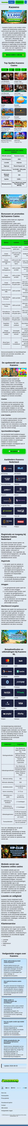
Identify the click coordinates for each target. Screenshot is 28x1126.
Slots (22, 69)
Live (10, 69)
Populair (3, 69)
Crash (16, 69)
